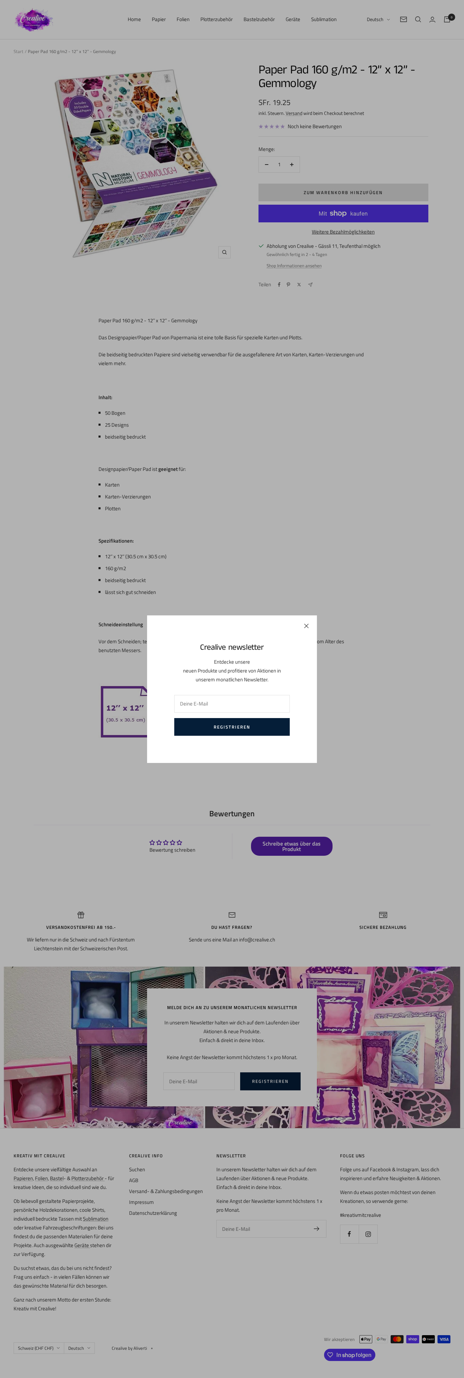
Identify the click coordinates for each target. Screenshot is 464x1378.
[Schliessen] (306, 626)
